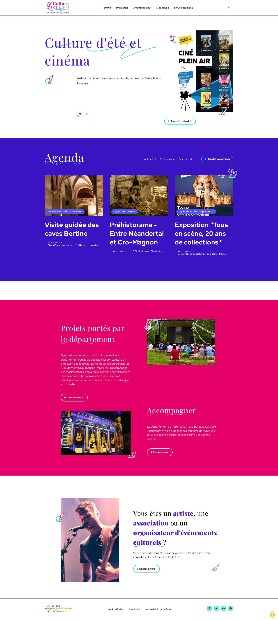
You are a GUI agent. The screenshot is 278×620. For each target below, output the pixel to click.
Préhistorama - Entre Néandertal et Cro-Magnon (137, 233)
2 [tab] (86, 114)
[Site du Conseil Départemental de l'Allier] (58, 611)
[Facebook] (209, 610)
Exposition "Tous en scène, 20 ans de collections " (201, 233)
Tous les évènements (219, 158)
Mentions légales (115, 609)
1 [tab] (80, 114)
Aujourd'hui (150, 159)
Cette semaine (167, 159)
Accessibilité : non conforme (158, 609)
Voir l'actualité (53, 117)
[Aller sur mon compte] (229, 8)
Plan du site (134, 609)
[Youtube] (223, 610)
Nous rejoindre (147, 568)
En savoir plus (160, 452)
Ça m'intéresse (75, 397)
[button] (107, 8)
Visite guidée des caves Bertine (72, 229)
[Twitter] (216, 610)
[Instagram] (230, 610)
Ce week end (185, 159)
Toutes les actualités (181, 121)
